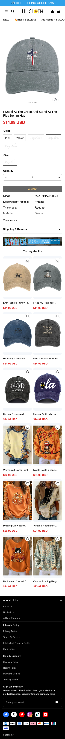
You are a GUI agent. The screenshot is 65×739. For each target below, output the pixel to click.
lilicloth (11, 735)
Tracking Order (10, 679)
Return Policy (9, 668)
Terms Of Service (11, 637)
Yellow (20, 137)
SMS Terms (9, 649)
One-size (10, 162)
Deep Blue (11, 146)
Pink (7, 137)
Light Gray (53, 137)
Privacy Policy (10, 631)
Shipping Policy (10, 662)
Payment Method (11, 673)
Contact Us (8, 612)
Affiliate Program (11, 618)
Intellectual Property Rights (16, 643)
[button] (6, 11)
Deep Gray (36, 137)
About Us (7, 606)
